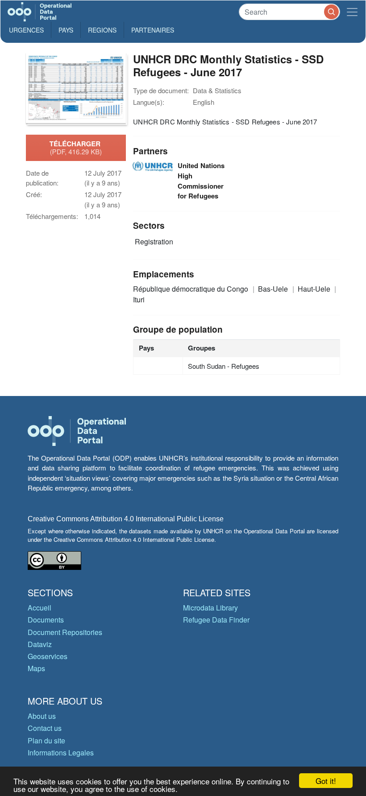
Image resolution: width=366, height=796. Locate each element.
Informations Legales (61, 752)
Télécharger (76, 148)
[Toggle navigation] (352, 12)
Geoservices (47, 656)
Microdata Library (210, 607)
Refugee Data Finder (216, 620)
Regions (102, 29)
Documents (46, 620)
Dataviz (40, 644)
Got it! (326, 780)
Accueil (39, 607)
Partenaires (152, 29)
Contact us (45, 728)
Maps (36, 668)
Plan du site (46, 740)
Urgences (26, 29)
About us (42, 716)
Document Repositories (65, 632)
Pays (65, 29)
